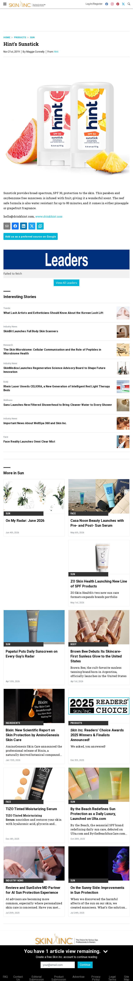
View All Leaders (66, 283)
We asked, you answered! (87, 746)
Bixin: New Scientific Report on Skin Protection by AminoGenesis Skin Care (32, 735)
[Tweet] (31, 226)
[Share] (15, 226)
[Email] (6, 226)
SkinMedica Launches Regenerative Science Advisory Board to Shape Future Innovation (54, 369)
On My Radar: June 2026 (25, 521)
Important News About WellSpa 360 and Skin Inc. (35, 423)
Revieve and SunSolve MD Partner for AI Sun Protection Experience (33, 890)
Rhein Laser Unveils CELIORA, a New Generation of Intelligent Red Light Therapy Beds (56, 388)
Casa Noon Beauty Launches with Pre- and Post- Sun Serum (97, 523)
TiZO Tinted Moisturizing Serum (31, 809)
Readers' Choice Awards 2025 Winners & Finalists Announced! (97, 735)
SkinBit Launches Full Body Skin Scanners (30, 331)
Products (20, 37)
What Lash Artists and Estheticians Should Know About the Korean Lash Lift (53, 313)
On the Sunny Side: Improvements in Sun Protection (97, 890)
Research (8, 345)
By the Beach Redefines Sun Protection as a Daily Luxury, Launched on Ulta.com (93, 814)
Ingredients (13, 723)
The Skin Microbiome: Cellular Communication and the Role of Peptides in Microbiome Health (52, 351)
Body (5, 382)
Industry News (10, 326)
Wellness (7, 400)
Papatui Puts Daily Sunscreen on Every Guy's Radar (31, 653)
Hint (56, 51)
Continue (85, 964)
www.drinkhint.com (48, 216)
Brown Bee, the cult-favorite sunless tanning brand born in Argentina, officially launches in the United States (98, 672)
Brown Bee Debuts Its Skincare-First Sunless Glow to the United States (96, 656)
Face (5, 437)
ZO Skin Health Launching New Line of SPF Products (98, 583)
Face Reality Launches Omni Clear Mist (29, 441)
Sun (32, 37)
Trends (6, 308)
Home (6, 37)
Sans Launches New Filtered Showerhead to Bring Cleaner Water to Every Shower (57, 404)
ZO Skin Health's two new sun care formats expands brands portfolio (94, 595)
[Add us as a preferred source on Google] (40, 226)
